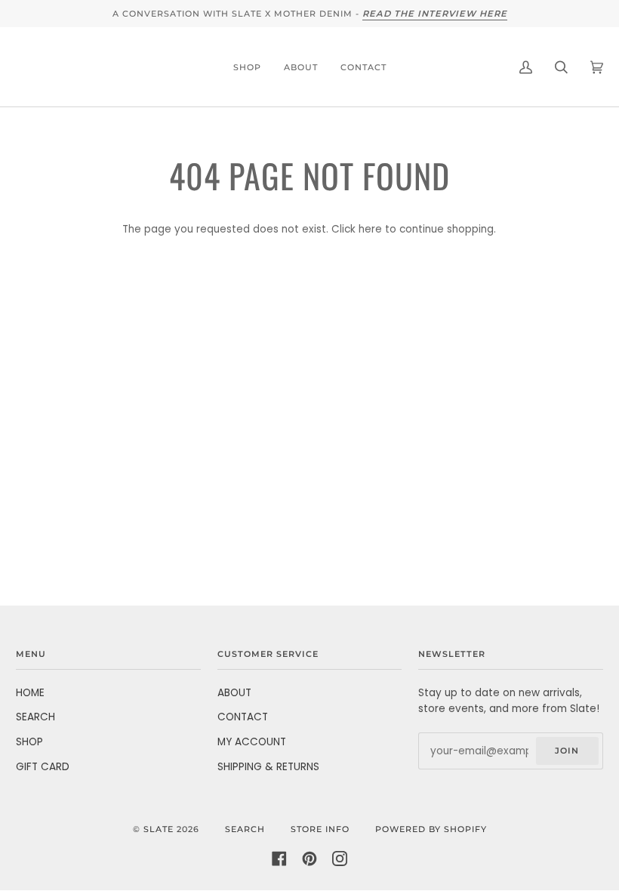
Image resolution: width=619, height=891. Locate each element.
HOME (30, 693)
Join (567, 750)
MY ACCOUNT (251, 742)
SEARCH (35, 717)
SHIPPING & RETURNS (268, 767)
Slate (158, 829)
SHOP (29, 742)
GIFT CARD (42, 767)
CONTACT (242, 717)
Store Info (320, 829)
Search (245, 829)
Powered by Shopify (431, 829)
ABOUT (234, 693)
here (370, 229)
